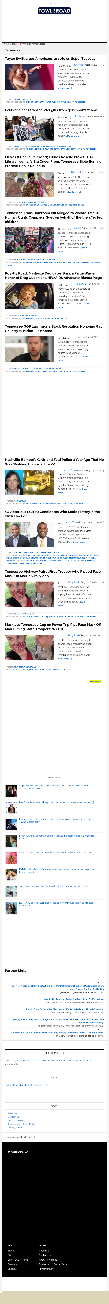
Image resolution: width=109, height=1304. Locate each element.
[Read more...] (65, 88)
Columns (12, 1264)
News (17, 202)
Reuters (49, 149)
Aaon (16, 146)
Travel (11, 1250)
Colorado (84, 555)
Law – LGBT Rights (18, 1259)
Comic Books (32, 205)
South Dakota (78, 149)
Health (17, 614)
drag (53, 319)
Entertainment (28, 202)
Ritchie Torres (24, 561)
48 (102, 228)
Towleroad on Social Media (21, 1124)
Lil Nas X (52, 205)
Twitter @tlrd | (12, 1085)
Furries (43, 205)
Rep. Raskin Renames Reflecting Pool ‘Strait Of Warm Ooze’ (73, 999)
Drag (16, 316)
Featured (41, 202)
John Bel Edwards (35, 149)
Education (19, 260)
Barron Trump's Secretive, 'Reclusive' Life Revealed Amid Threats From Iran (65, 1009)
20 (102, 635)
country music (65, 372)
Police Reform (52, 670)
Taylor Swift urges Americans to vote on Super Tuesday (50, 58)
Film (10, 1255)
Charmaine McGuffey (67, 555)
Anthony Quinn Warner (38, 504)
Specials (12, 1269)
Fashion (34, 369)
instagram (39, 102)
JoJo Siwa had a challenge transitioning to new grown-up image (53, 886)
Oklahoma (11, 561)
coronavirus (32, 617)
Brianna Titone (49, 555)
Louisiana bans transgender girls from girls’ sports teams (51, 110)
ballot (29, 102)
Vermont (37, 563)
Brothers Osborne (47, 372)
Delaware (95, 555)
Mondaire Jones (77, 558)
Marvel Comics (64, 205)
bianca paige (44, 319)
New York (91, 558)
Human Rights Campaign (69, 263)
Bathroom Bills (48, 263)
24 (102, 582)
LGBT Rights (30, 552)
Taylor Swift (67, 102)
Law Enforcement (76, 617)
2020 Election (33, 555)
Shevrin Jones (56, 561)
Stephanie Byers (71, 561)
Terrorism (78, 504)
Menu (56, 4)
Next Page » (95, 681)
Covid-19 (44, 617)
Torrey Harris (25, 563)
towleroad (20, 501)
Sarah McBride (40, 561)
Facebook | (26, 1085)
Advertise (12, 1113)
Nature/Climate (28, 146)
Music (29, 99)
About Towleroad (16, 1120)
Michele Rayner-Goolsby (55, 558)
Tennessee (80, 102)
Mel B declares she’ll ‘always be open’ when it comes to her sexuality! (56, 802)
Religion (41, 552)
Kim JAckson (36, 558)
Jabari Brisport (14, 558)
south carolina (62, 149)
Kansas (26, 558)
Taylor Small (87, 561)
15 (103, 470)
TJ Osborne (79, 372)
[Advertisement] (54, 416)
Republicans (43, 146)
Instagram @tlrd (40, 1085)
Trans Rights (65, 146)
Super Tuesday (52, 102)
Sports (54, 146)
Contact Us (13, 1117)
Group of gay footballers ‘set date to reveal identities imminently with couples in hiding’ (49, 1060)
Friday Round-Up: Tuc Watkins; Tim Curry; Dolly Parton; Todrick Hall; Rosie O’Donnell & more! (57, 1032)
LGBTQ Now (20, 99)
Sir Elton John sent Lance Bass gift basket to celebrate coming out (55, 852)
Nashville (62, 319)
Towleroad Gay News (54, 10)
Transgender (32, 263)
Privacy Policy (15, 1127)
